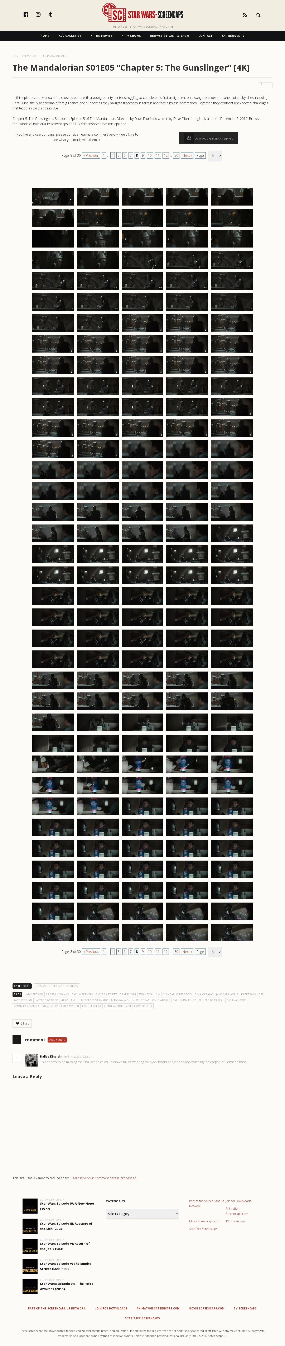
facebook (30, 14)
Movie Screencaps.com (204, 1221)
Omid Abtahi (161, 1000)
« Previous (91, 155)
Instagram (42, 14)
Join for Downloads (238, 1201)
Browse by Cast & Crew (169, 36)
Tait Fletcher (91, 1006)
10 (150, 155)
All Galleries (70, 36)
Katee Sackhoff (252, 994)
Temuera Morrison (117, 1006)
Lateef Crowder (46, 1000)
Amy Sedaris (34, 994)
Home (45, 36)
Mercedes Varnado (94, 1000)
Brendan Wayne (57, 994)
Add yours (57, 1040)
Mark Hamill (69, 1000)
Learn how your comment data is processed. (104, 1178)
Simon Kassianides (27, 1006)
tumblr (55, 14)
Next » (187, 155)
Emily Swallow (149, 994)
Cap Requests (233, 36)
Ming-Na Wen (120, 1000)
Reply (98, 1056)
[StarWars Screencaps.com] (142, 12)
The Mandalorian (65, 986)
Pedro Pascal (214, 1000)
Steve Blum (50, 1006)
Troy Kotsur (143, 1006)
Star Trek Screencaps (203, 1229)
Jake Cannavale (227, 994)
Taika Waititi (70, 1006)
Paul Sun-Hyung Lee (187, 1000)
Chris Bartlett (106, 994)
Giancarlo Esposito (177, 994)
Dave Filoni (128, 994)
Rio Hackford (237, 1000)
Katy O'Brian (23, 1000)
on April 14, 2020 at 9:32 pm (76, 1056)
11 (158, 155)
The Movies (103, 36)
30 (176, 155)
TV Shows (133, 36)
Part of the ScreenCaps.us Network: (206, 1203)
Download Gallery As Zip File (213, 138)
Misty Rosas (140, 1000)
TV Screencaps (235, 1221)
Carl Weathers (82, 994)
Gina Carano (204, 994)
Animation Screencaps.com (237, 1210)
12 (166, 155)
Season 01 (43, 986)
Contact (205, 36)
